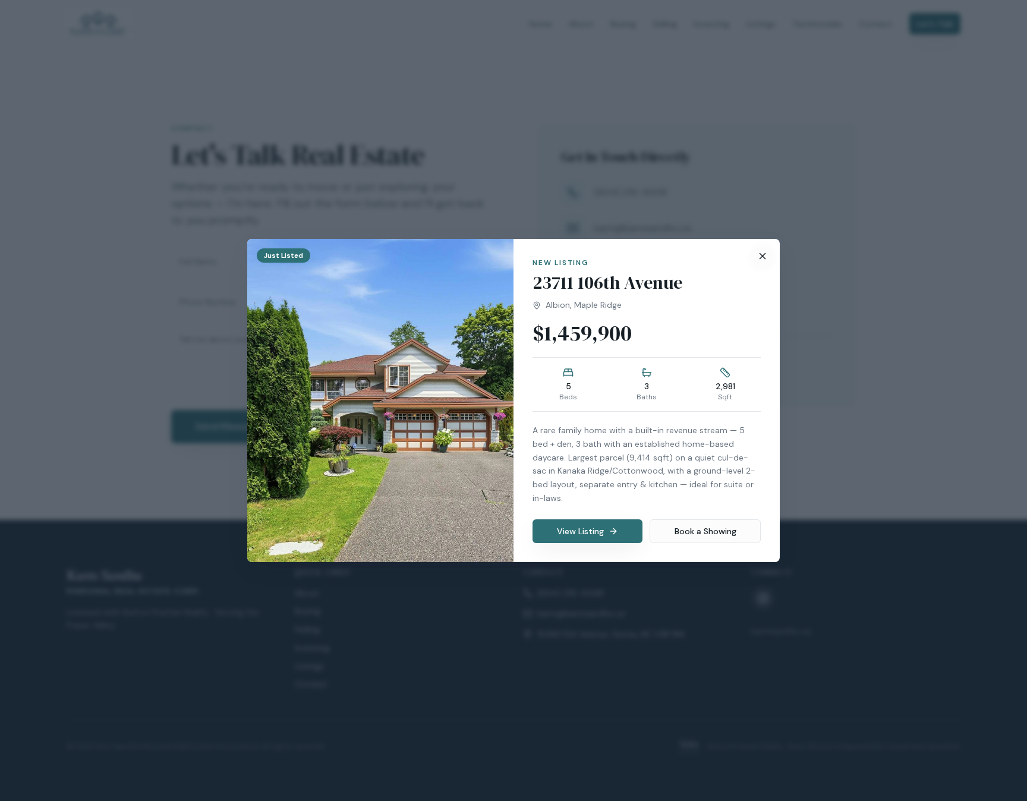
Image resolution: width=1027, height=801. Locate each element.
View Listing (580, 531)
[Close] (762, 256)
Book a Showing (705, 531)
